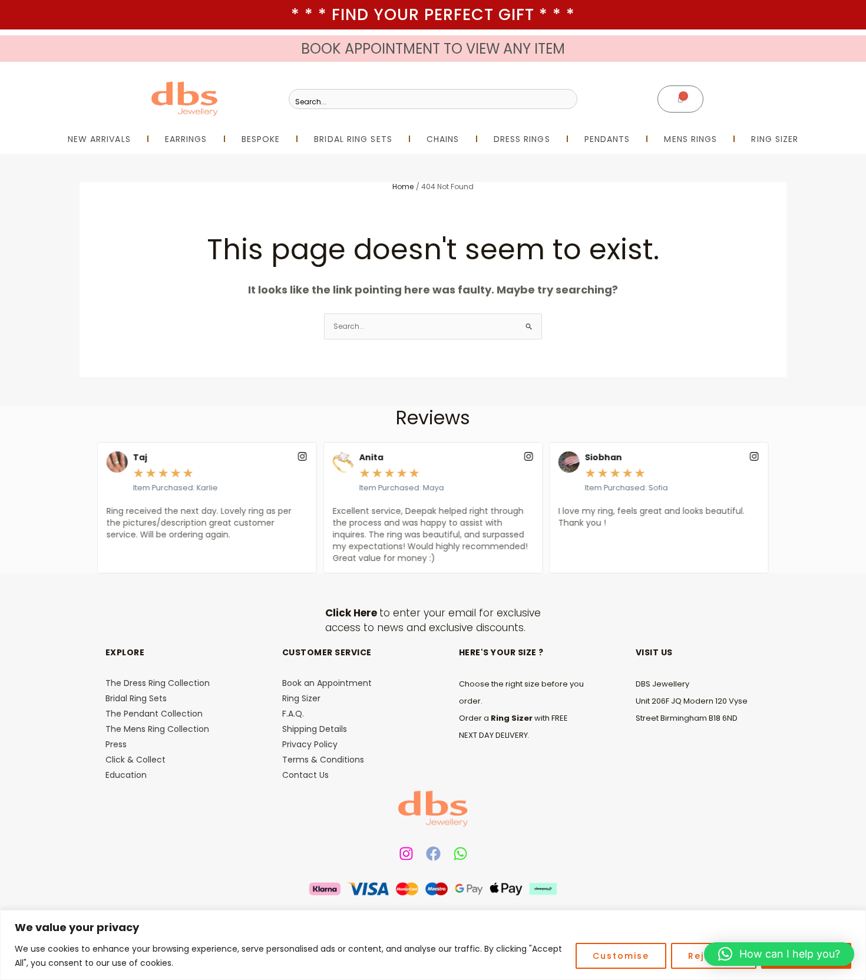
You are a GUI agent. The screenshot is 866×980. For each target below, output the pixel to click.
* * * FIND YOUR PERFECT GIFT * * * (433, 14)
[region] (433, 945)
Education (126, 775)
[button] (779, 954)
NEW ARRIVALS (99, 139)
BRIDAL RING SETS (353, 139)
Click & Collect (135, 759)
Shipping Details (314, 729)
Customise (621, 956)
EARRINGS (186, 139)
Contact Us (305, 775)
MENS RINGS (690, 139)
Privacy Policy (310, 744)
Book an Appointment (327, 683)
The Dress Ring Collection (157, 683)
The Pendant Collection (154, 714)
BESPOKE (261, 139)
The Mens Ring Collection (157, 729)
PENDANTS (607, 139)
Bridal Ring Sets (136, 698)
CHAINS (443, 139)
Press (116, 744)
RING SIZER (774, 139)
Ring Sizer (301, 698)
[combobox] (433, 99)
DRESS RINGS (522, 139)
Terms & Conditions (323, 759)
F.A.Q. (293, 714)
